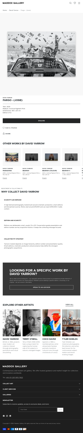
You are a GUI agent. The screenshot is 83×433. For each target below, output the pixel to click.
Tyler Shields (70, 339)
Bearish (26, 171)
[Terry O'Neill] (32, 322)
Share (7, 134)
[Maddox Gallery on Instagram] (7, 416)
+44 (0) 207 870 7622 (14, 377)
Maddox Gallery (19, 423)
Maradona (7, 171)
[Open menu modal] (79, 3)
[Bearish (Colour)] (51, 157)
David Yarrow (13, 10)
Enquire (41, 121)
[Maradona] (12, 157)
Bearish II (66, 171)
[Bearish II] (71, 157)
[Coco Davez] (51, 322)
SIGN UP (60, 409)
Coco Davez (49, 339)
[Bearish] (32, 157)
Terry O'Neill (30, 339)
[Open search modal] (70, 3)
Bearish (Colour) (49, 171)
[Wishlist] (75, 3)
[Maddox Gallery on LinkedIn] (10, 416)
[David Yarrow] (12, 322)
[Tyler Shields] (71, 322)
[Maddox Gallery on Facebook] (4, 416)
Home (5, 10)
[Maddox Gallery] (13, 3)
